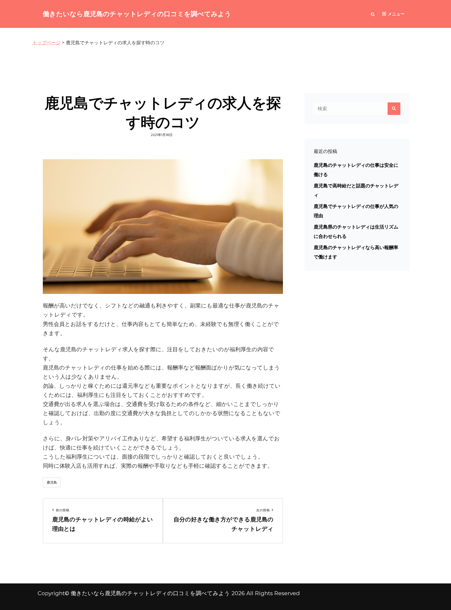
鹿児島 (52, 482)
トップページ (46, 42)
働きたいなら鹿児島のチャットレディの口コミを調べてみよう (137, 14)
